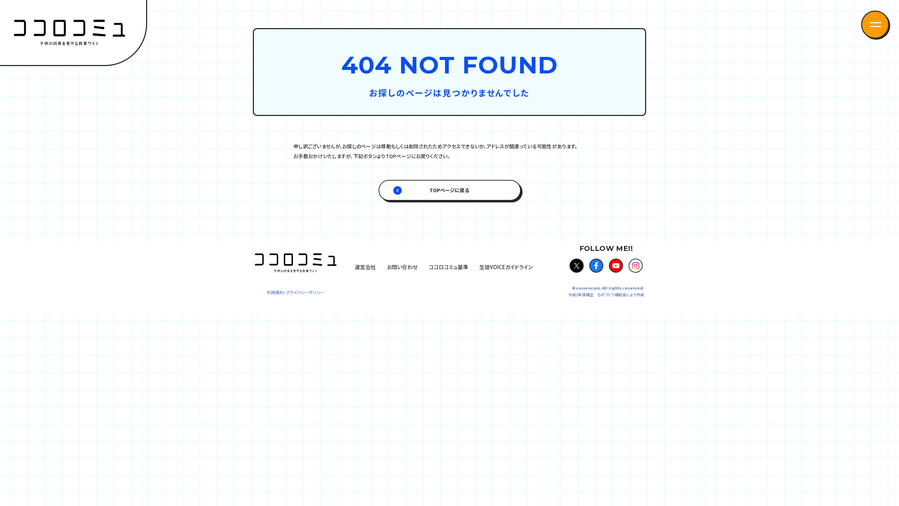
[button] (875, 25)
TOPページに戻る (449, 190)
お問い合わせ (402, 267)
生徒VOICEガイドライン (506, 267)
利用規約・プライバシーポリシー (295, 292)
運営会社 (365, 267)
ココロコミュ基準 (448, 267)
